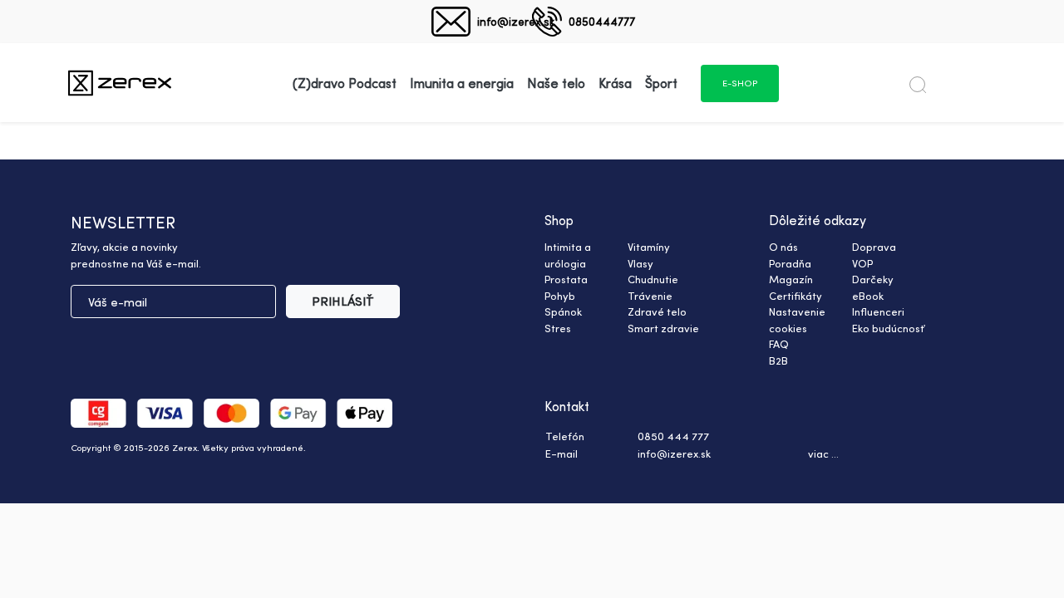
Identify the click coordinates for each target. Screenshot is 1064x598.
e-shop (739, 83)
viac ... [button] (823, 453)
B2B (778, 360)
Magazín (791, 279)
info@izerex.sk (515, 21)
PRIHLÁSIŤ (343, 301)
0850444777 (602, 21)
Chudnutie (653, 279)
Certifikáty (795, 295)
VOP (862, 263)
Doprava (874, 246)
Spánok (563, 311)
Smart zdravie (663, 328)
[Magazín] (120, 82)
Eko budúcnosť (888, 328)
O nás (783, 246)
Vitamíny (649, 246)
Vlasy (640, 263)
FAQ (779, 343)
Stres (557, 328)
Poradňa (790, 263)
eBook (868, 295)
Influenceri (878, 311)
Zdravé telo (657, 311)
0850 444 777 (673, 436)
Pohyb (559, 295)
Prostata (566, 279)
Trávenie (650, 295)
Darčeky (873, 279)
